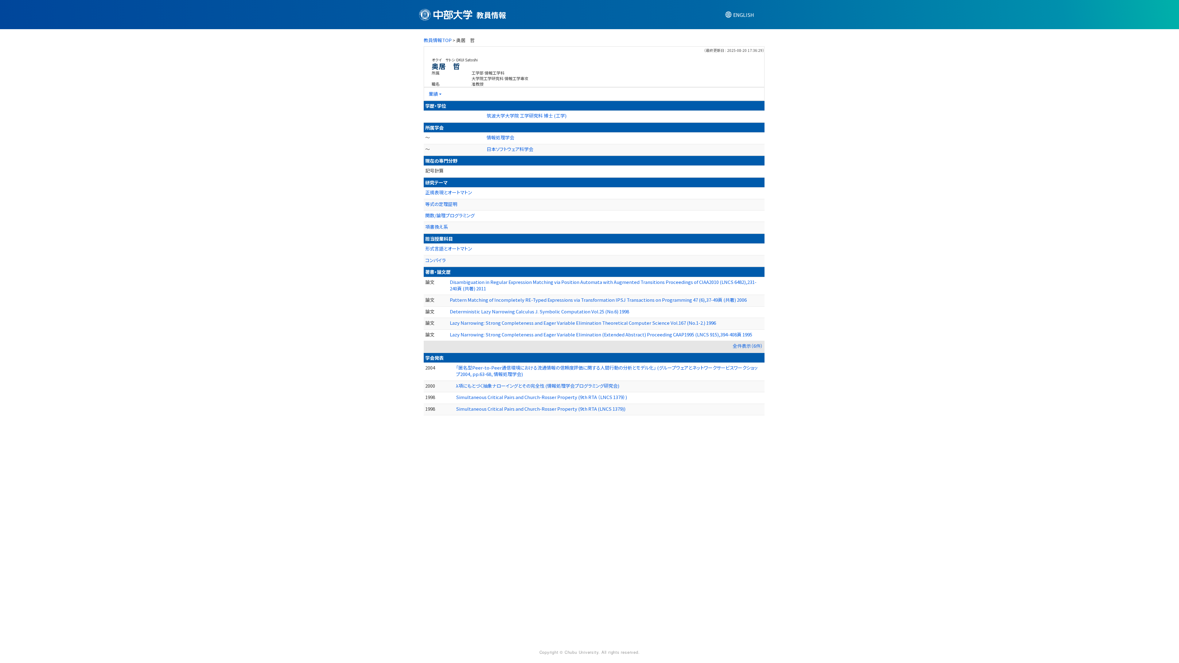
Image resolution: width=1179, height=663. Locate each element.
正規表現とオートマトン (448, 192)
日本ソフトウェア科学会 (510, 149)
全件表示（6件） (748, 346)
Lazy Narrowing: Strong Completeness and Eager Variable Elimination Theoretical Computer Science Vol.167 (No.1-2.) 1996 (583, 323)
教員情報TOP (438, 40)
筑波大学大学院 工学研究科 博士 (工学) (526, 115)
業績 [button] (433, 94)
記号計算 (434, 170)
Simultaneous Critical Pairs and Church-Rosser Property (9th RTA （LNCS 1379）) (541, 397)
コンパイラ (435, 260)
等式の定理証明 (441, 204)
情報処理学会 (500, 137)
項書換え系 (436, 226)
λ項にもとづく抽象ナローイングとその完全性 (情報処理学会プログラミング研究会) (537, 385)
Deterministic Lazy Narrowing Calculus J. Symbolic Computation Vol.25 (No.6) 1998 (539, 311)
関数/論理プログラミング (450, 215)
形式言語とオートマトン (448, 248)
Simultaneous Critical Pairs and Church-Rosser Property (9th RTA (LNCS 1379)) (540, 408)
